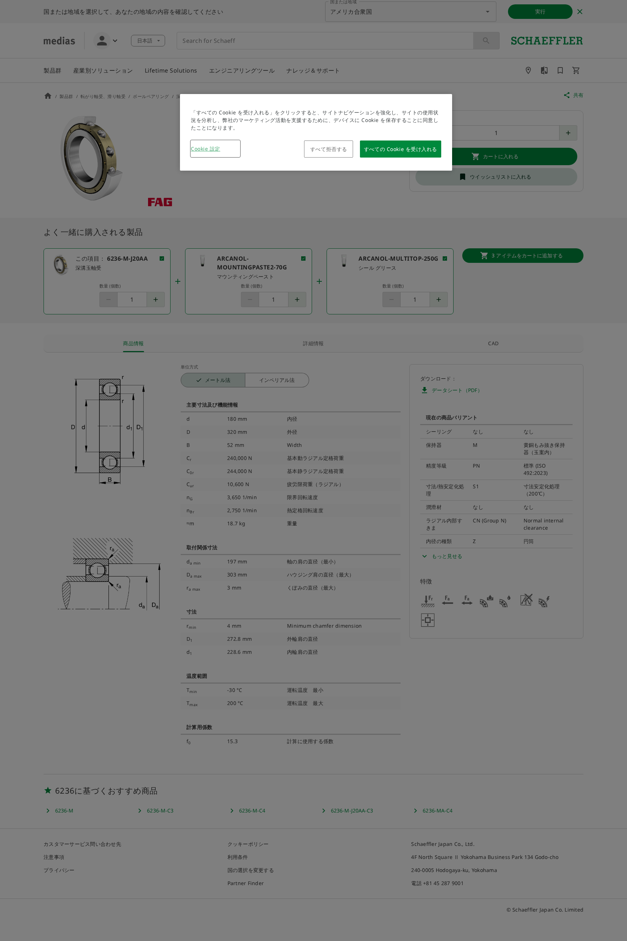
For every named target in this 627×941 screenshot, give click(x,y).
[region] (316, 132)
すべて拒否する (328, 149)
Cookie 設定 (205, 148)
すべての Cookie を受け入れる (400, 149)
